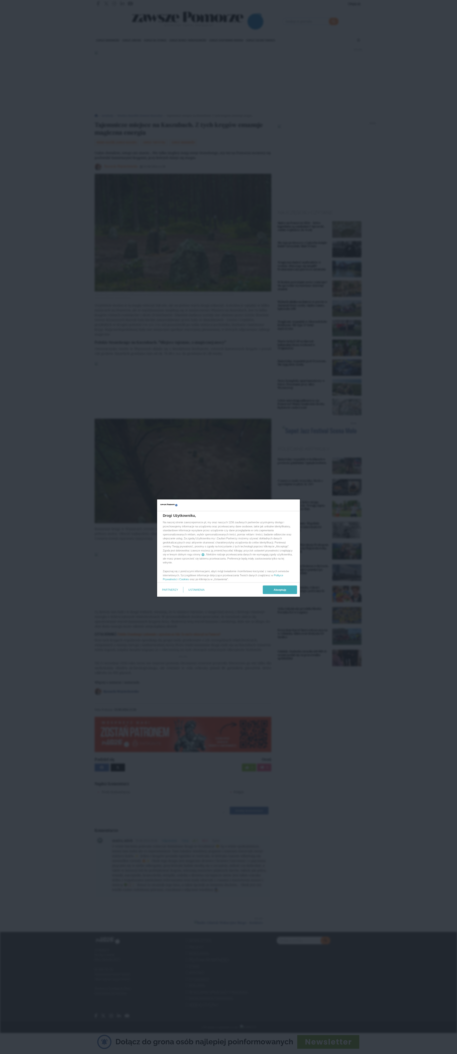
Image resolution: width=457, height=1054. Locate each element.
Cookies (184, 579)
